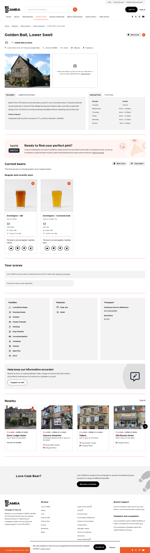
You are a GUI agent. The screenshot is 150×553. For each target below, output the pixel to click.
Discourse (81, 536)
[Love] (17, 248)
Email (66, 48)
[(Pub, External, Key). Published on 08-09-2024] (57, 428)
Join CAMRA (45, 506)
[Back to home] (12, 9)
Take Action (45, 521)
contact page (9, 524)
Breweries (44, 528)
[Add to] (143, 34)
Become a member (63, 274)
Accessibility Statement (86, 517)
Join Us (131, 9)
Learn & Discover (118, 2)
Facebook (89, 48)
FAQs (27, 521)
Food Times (109, 95)
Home (7, 26)
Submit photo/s (85, 74)
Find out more (98, 152)
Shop (109, 2)
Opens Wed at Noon (23, 42)
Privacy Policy (82, 514)
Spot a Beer (139, 163)
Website (77, 48)
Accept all (99, 547)
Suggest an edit (17, 382)
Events (43, 525)
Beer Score (135, 35)
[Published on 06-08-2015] (93, 428)
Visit (42, 514)
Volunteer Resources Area (134, 2)
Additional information (26, 95)
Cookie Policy (82, 525)
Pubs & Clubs (45, 517)
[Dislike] (24, 248)
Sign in (142, 9)
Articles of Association (85, 521)
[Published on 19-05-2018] (20, 428)
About (43, 510)
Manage (112, 547)
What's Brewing (83, 539)
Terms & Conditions (84, 532)
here (142, 509)
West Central (25, 26)
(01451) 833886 (51, 48)
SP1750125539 (110, 310)
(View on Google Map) (32, 48)
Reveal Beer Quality (52, 445)
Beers (43, 532)
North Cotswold (38, 26)
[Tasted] (30, 248)
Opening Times (95, 95)
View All (142, 400)
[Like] (11, 248)
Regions (15, 26)
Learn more (45, 549)
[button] (145, 426)
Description (10, 95)
